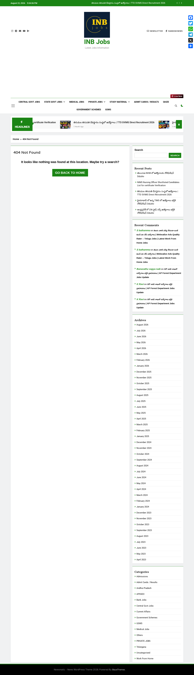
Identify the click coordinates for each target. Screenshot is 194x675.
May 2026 (141, 342)
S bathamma (143, 230)
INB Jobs (97, 42)
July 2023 (140, 542)
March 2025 (142, 424)
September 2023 (144, 530)
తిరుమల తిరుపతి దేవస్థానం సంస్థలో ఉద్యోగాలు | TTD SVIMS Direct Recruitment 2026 (95, 122)
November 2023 (143, 518)
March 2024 (142, 495)
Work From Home (144, 658)
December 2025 (143, 372)
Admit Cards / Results (146, 102)
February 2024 (143, 501)
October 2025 (142, 383)
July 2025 (140, 401)
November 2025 (143, 377)
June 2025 (141, 407)
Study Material (118, 102)
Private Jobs (95, 102)
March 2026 (142, 354)
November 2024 (143, 448)
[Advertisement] (97, 72)
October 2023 (142, 524)
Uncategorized (143, 652)
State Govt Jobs (53, 102)
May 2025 (141, 413)
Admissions (142, 576)
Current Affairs (143, 611)
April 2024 (141, 489)
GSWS (108, 109)
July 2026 (140, 330)
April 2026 (141, 348)
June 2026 (141, 336)
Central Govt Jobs (29, 102)
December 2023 (143, 512)
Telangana (141, 647)
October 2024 (142, 454)
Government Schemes (89, 109)
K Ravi (140, 284)
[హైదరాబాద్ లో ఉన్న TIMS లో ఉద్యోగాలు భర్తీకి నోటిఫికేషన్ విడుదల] (145, 126)
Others (139, 635)
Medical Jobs (76, 102)
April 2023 (141, 559)
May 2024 (141, 483)
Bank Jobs (141, 600)
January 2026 (142, 366)
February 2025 (143, 430)
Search (138, 150)
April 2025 (141, 418)
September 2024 (144, 460)
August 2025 (142, 395)
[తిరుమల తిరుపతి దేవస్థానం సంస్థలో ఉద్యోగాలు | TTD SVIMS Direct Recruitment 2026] (46, 126)
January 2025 (142, 436)
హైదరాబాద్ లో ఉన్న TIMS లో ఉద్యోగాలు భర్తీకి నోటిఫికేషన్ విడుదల (138, 3)
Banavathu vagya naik (148, 269)
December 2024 (143, 442)
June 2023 (141, 548)
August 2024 (142, 465)
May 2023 (141, 554)
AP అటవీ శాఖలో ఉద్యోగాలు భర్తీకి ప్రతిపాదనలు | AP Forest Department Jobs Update (158, 273)
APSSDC (140, 594)
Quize (166, 102)
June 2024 (141, 477)
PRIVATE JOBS (143, 641)
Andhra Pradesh (143, 588)
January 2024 (142, 506)
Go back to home (70, 173)
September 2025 (144, 389)
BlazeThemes (118, 669)
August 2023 (142, 536)
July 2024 (140, 471)
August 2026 (142, 324)
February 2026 (143, 360)
